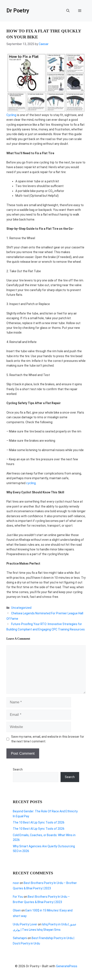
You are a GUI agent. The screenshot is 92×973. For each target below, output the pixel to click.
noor (16, 883)
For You (18, 896)
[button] (68, 10)
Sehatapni (20, 938)
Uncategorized (21, 607)
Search (18, 769)
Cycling (11, 115)
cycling (31, 483)
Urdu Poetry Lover (25, 924)
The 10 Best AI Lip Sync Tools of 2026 (38, 822)
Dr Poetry (17, 11)
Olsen (17, 910)
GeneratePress (66, 966)
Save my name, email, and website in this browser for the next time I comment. (47, 739)
